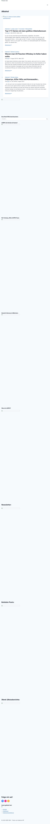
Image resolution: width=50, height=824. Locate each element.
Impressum (5, 811)
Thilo (8, 33)
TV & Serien (21, 28)
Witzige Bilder (28, 28)
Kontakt (5, 809)
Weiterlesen (8, 45)
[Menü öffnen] (47, 5)
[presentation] (26, 21)
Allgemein (7, 28)
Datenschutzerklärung (8, 812)
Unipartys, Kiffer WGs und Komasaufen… (22, 79)
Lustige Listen (14, 28)
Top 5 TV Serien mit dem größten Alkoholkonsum (25, 31)
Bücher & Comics (15, 51)
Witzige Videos (14, 77)
